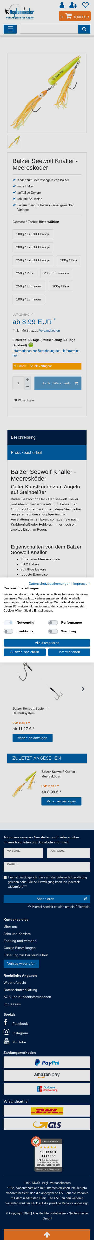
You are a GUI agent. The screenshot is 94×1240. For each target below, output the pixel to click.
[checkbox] (8, 622)
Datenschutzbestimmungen (49, 583)
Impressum (81, 583)
